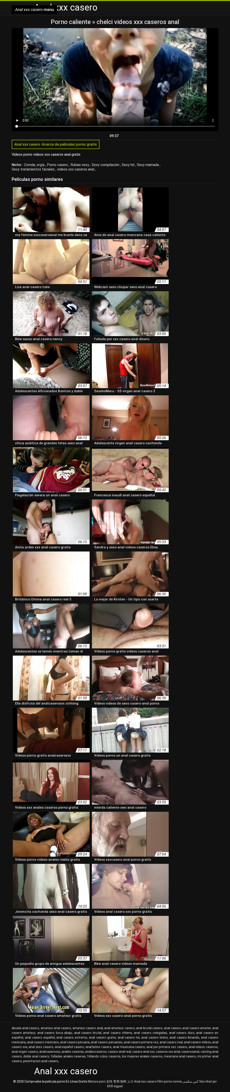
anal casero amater (196, 1028)
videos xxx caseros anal (76, 169)
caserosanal (190, 1051)
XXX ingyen (115, 1086)
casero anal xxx (143, 1051)
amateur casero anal (88, 1028)
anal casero (172, 1028)
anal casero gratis (102, 1037)
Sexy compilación (106, 165)
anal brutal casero (149, 1028)
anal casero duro (181, 1033)
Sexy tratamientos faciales (33, 169)
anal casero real (171, 1042)
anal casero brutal (87, 1033)
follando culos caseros (103, 1056)
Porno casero (58, 165)
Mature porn (97, 1081)
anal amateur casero (119, 1028)
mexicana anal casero (180, 1056)
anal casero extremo (71, 1037)
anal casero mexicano (43, 1042)
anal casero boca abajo (54, 1033)
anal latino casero (98, 1047)
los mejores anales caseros (142, 1056)
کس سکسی (190, 1081)
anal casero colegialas (150, 1033)
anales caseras (73, 1051)
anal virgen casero (25, 1051)
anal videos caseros (203, 1047)
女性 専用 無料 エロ (119, 1081)
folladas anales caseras (68, 1056)
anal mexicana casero (129, 1047)
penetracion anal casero (40, 1061)
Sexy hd (128, 165)
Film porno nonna (169, 1081)
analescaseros (96, 1051)
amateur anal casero (56, 1028)
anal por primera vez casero (166, 1047)
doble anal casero (36, 1056)
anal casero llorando (184, 1037)
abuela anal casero (25, 1028)
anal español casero (69, 1047)
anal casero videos (197, 1042)
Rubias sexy (80, 165)
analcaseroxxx (49, 1051)
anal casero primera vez (141, 1042)
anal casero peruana (75, 1042)
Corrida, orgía (34, 165)
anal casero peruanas (106, 1042)
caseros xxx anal (168, 1051)
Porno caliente (71, 22)
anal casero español (40, 1037)
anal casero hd (129, 1037)
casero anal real (119, 1051)
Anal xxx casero (145, 1081)
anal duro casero (41, 1047)
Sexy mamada (148, 165)
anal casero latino (154, 1037)
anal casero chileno (117, 1033)
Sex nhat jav (208, 1081)
